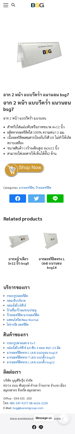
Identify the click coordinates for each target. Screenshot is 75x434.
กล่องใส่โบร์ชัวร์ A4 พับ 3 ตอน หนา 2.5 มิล (33, 348)
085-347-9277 (19, 403)
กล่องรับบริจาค (16, 300)
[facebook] (34, 427)
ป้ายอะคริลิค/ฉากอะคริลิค (23, 315)
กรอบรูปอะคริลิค (17, 296)
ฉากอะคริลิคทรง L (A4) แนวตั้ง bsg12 (31, 362)
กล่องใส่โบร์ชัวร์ (16, 305)
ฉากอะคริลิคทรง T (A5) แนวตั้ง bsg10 (31, 357)
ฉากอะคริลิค (26, 187)
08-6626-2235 (38, 403)
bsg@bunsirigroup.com (28, 408)
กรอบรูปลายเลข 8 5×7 (21, 343)
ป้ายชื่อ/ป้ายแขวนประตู (21, 310)
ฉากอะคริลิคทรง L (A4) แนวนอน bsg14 (32, 352)
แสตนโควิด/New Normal (23, 320)
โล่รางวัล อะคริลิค (18, 324)
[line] (40, 427)
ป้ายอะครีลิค (43, 187)
